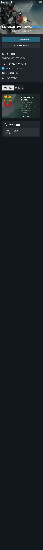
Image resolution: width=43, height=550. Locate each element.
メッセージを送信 (21, 45)
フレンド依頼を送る (21, 39)
